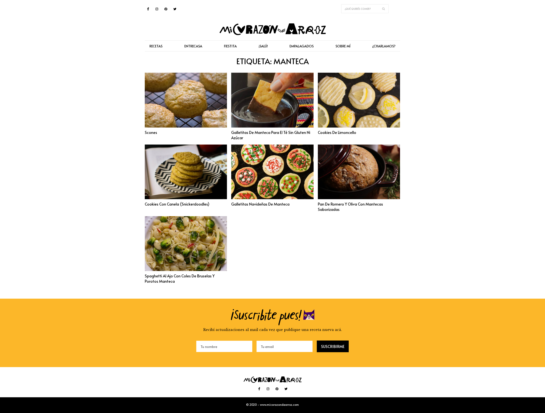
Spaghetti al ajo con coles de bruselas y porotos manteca (180, 278)
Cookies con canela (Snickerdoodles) (177, 204)
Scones (151, 132)
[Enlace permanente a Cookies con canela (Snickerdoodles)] (186, 198)
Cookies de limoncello (337, 132)
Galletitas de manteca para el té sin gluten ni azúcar (270, 135)
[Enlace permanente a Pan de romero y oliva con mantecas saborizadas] (359, 198)
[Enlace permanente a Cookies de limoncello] (359, 126)
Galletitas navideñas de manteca (260, 204)
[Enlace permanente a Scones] (186, 126)
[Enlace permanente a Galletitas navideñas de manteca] (272, 198)
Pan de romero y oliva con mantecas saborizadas (350, 206)
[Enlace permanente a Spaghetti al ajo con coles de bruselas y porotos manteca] (186, 270)
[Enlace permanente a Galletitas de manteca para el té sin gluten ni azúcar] (272, 126)
